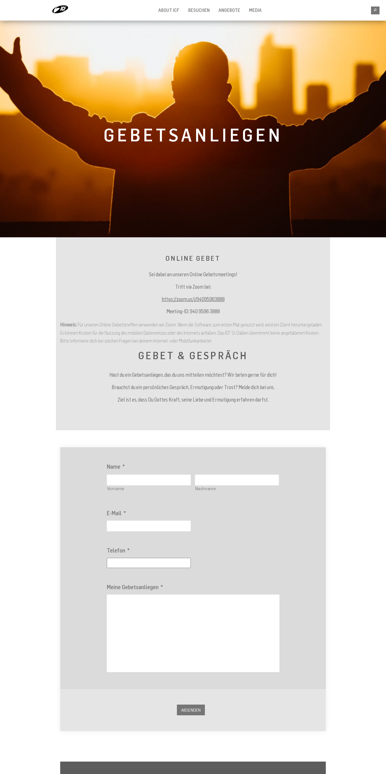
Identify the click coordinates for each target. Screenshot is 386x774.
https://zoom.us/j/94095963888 (193, 299)
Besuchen (199, 10)
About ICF (168, 10)
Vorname (116, 488)
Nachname (205, 488)
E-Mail (116, 513)
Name (116, 466)
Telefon (118, 550)
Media (255, 10)
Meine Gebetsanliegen (135, 587)
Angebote (229, 10)
